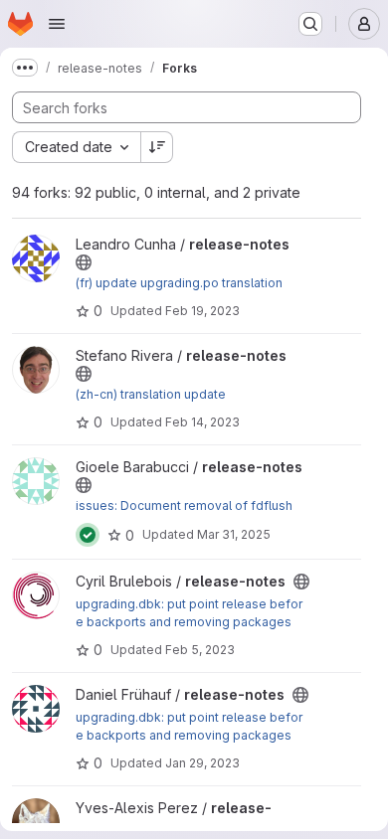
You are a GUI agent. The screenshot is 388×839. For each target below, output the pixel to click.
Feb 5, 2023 (200, 649)
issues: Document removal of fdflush (184, 505)
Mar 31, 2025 (234, 534)
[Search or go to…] (310, 24)
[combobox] (76, 147)
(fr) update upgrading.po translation (179, 282)
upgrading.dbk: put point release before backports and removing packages (189, 612)
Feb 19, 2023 (202, 310)
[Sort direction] (157, 147)
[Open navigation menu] (57, 24)
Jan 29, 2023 (202, 762)
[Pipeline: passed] (87, 535)
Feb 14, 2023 (202, 422)
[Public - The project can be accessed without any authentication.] (84, 262)
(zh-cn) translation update (151, 394)
